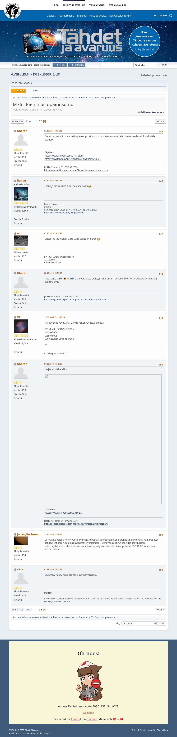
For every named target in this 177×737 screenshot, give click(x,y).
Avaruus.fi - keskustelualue (35, 74)
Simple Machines (32, 730)
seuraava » (158, 112)
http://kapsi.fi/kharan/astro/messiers (90, 170)
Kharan (22, 131)
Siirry (117, 623)
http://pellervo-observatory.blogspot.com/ (64, 212)
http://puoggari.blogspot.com (58, 170)
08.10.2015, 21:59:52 (53, 273)
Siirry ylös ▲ (162, 730)
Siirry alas (17, 121)
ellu (19, 233)
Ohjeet (134, 730)
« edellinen (143, 112)
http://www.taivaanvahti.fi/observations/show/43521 (73, 159)
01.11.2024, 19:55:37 (53, 569)
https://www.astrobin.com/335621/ (63, 512)
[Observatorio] (15, 215)
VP (19, 317)
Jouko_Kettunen (28, 534)
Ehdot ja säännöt (147, 730)
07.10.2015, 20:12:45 (53, 233)
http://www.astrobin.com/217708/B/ (64, 155)
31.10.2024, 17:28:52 (53, 534)
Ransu (21, 180)
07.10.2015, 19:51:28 (53, 180)
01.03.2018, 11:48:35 (53, 364)
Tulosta (160, 121)
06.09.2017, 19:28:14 (56, 317)
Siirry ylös (17, 609)
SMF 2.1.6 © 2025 (16, 730)
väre (20, 569)
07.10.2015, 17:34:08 (53, 130)
